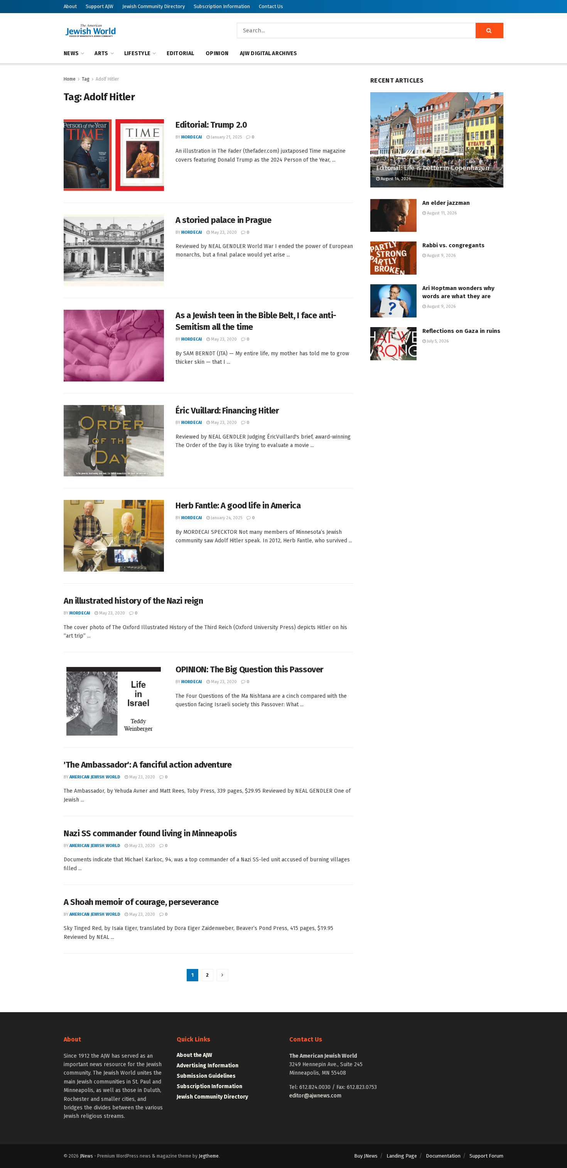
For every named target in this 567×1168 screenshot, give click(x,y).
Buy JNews (366, 1156)
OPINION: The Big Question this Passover (250, 669)
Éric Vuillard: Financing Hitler (227, 410)
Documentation (443, 1156)
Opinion (217, 53)
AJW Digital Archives (268, 53)
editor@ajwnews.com (315, 1095)
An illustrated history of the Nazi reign (133, 601)
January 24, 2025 (226, 517)
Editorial (180, 53)
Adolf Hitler (107, 79)
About (70, 6)
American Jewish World (94, 777)
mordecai (191, 137)
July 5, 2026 (437, 341)
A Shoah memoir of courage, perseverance (141, 902)
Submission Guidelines (206, 1076)
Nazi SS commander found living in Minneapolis (150, 833)
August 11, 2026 (441, 213)
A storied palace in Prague (224, 220)
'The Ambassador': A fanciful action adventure (147, 765)
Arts (101, 53)
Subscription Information (222, 6)
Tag (85, 79)
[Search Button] (489, 30)
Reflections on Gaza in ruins (461, 330)
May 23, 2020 (223, 232)
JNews (86, 1156)
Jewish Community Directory (153, 6)
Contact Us (271, 6)
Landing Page (401, 1156)
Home (70, 79)
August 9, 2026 (441, 255)
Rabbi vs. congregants (453, 245)
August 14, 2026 (395, 178)
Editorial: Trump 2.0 (211, 125)
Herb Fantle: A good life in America (238, 505)
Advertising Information (207, 1065)
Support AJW (99, 6)
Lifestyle (137, 53)
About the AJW (194, 1055)
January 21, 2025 (226, 137)
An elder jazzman (446, 202)
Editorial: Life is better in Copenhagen (432, 168)
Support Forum (486, 1156)
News (71, 53)
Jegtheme (209, 1156)
